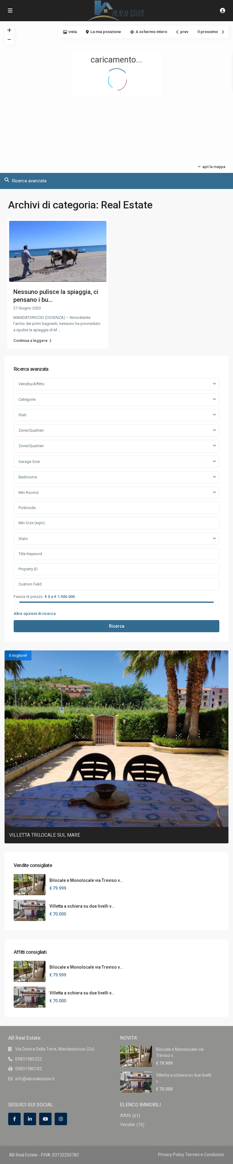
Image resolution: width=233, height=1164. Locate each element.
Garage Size (29, 461)
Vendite (127, 1124)
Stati (22, 415)
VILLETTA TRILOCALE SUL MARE (44, 835)
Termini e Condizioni (204, 1154)
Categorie (27, 399)
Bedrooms (28, 477)
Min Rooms (29, 492)
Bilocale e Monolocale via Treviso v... (86, 880)
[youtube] (45, 1119)
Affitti (125, 1115)
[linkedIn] (30, 1119)
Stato (23, 538)
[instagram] (61, 1119)
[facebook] (14, 1119)
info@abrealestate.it (35, 1078)
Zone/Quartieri (31, 430)
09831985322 (28, 1059)
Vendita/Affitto (32, 384)
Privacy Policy (171, 1154)
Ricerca (116, 626)
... (59, 330)
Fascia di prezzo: (29, 596)
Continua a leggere (30, 340)
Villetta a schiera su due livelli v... (82, 906)
